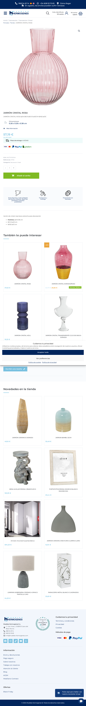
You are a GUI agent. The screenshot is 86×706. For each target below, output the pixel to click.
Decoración (13, 20)
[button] (5, 13)
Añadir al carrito (23, 176)
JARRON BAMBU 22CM (63, 437)
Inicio (5, 20)
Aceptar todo (43, 352)
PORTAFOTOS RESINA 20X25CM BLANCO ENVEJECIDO (63, 490)
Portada (6, 23)
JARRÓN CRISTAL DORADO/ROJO (63, 284)
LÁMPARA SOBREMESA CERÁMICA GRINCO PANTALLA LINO (23, 593)
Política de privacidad (49, 362)
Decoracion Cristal (25, 20)
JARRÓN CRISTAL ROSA (22, 284)
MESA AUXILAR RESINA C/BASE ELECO (22, 489)
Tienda (12, 23)
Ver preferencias (43, 358)
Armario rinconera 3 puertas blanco (23, 541)
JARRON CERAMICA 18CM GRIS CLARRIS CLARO (63, 541)
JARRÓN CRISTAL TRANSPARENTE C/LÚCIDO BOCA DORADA (63, 336)
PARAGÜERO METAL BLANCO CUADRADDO (63, 592)
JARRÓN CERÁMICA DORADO (22, 437)
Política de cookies (34, 362)
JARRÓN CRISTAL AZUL (23, 335)
